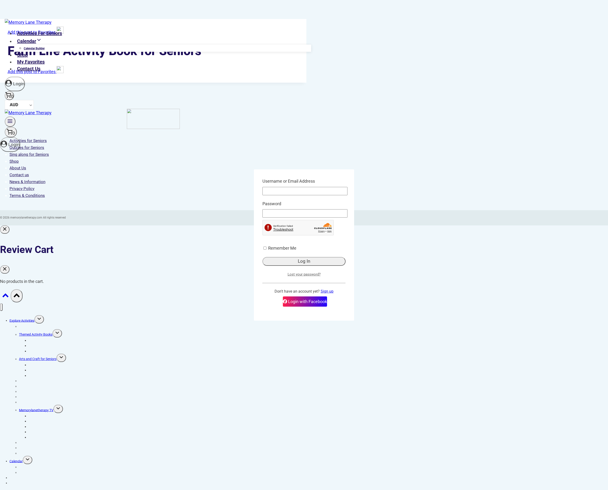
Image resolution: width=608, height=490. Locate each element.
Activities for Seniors (39, 33)
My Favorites (31, 62)
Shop (22, 55)
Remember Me (281, 248)
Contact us (28, 68)
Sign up (327, 291)
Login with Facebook (307, 301)
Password (271, 203)
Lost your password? (304, 274)
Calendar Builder (34, 48)
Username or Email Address (288, 181)
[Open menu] (10, 121)
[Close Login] (5, 229)
